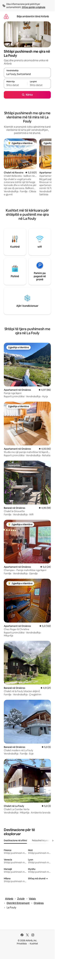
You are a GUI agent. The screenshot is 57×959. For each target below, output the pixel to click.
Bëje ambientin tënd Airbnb (33, 16)
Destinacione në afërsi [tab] (15, 840)
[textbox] (15, 85)
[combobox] (27, 74)
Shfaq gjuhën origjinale (33, 7)
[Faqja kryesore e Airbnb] (6, 16)
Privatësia (22, 943)
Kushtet (34, 943)
